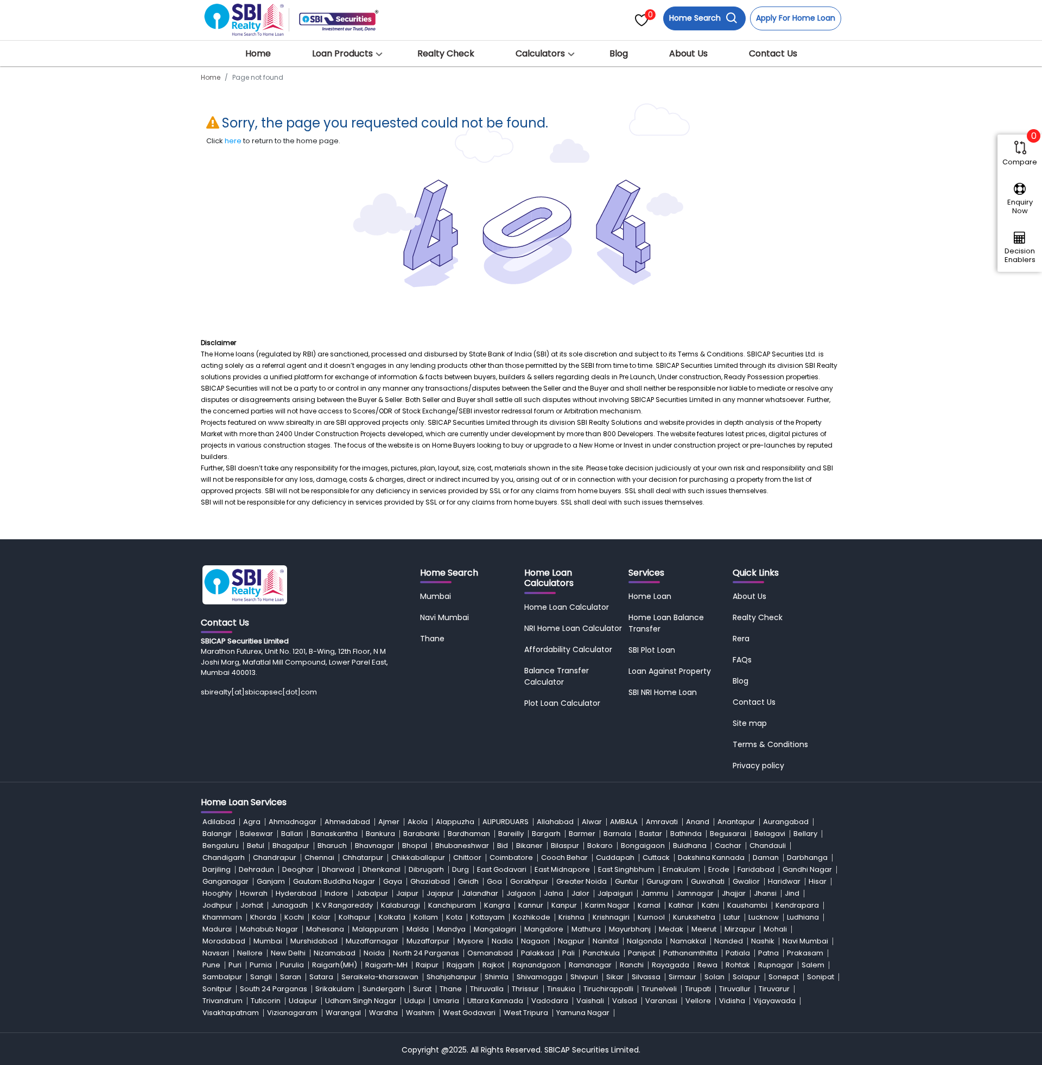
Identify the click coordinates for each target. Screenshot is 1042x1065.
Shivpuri (584, 977)
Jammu (654, 893)
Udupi (414, 1001)
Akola (418, 822)
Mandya (451, 929)
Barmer (582, 833)
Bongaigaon (643, 845)
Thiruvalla (487, 989)
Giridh (468, 881)
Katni (710, 905)
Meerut (703, 929)
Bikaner (529, 845)
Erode (718, 869)
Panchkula (601, 953)
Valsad (624, 1001)
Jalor (580, 893)
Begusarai (728, 833)
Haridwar (784, 881)
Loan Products (342, 53)
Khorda (263, 917)
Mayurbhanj (630, 929)
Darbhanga (807, 857)
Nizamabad (334, 953)
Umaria (446, 1001)
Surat (422, 989)
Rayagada (670, 965)
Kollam (426, 917)
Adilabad (218, 822)
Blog (618, 53)
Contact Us (773, 53)
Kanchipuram (452, 905)
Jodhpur (217, 905)
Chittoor (467, 857)
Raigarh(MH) (334, 965)
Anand (697, 822)
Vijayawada (774, 1001)
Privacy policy (758, 765)
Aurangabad (786, 822)
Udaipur (303, 1001)
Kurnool (651, 917)
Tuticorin (266, 1001)
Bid (502, 845)
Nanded (728, 941)
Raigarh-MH (386, 965)
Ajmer (388, 822)
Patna (768, 953)
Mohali (775, 929)
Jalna (553, 893)
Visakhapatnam (230, 1012)
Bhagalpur (290, 845)
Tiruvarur (774, 989)
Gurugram (664, 881)
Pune (211, 965)
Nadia (502, 941)
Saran (290, 977)
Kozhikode (531, 917)
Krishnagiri (611, 917)
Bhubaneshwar (462, 845)
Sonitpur (217, 989)
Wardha (383, 1012)
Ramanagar (590, 965)
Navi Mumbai (444, 617)
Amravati (662, 822)
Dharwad (338, 869)
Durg (460, 869)
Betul (255, 845)
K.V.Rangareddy (344, 905)
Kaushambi (747, 905)
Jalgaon (521, 893)
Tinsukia (561, 989)
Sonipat (820, 977)
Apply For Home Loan (795, 17)
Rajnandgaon (536, 965)
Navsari (215, 953)
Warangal (343, 1012)
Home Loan (649, 596)
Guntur (626, 881)
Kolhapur (355, 917)
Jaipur (407, 893)
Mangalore (543, 929)
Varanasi (661, 1001)
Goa (494, 881)
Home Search (696, 17)
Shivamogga (539, 977)
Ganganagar (225, 881)
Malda (417, 929)
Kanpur (564, 905)
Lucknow (763, 917)
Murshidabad (314, 941)
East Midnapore (562, 869)
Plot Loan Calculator (562, 703)
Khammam (222, 917)
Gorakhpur (529, 881)
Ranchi (632, 965)
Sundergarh (384, 989)
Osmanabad (490, 953)
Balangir (217, 833)
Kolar (321, 917)
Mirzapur (740, 929)
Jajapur (440, 893)
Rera (741, 638)
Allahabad (555, 822)
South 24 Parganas (273, 989)
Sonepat (783, 977)
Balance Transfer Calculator (556, 676)
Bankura (380, 833)
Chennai (319, 857)
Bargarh (546, 833)
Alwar (592, 822)
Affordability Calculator (568, 649)
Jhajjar (734, 893)
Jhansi (765, 893)
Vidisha (732, 1001)
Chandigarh (223, 857)
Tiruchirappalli (608, 989)
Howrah (254, 893)
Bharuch (332, 845)
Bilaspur (565, 845)
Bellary (805, 833)
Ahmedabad (347, 822)
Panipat (641, 953)
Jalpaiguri (615, 893)
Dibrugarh (426, 869)
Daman (766, 857)
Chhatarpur (362, 857)
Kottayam (488, 917)
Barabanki (421, 833)
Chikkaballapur (418, 857)
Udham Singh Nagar (360, 1001)
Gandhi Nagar (807, 869)
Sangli (261, 977)
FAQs (742, 659)
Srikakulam (334, 989)
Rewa (707, 965)
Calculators (540, 53)
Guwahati (708, 881)
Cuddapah (615, 857)
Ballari (292, 833)
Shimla (497, 977)
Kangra (497, 905)
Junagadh (289, 905)
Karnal (649, 905)
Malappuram (375, 929)
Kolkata (392, 917)
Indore (336, 893)
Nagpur (571, 941)
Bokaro (600, 845)
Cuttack (656, 857)
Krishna (571, 917)
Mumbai (435, 596)
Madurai (217, 929)
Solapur (746, 977)
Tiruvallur (735, 989)
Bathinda (686, 833)
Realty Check (445, 53)
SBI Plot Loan (651, 650)
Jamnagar (695, 893)
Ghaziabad (430, 881)
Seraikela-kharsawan (379, 977)
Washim (420, 1012)
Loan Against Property (669, 671)
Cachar (728, 845)
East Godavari (501, 869)
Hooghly (217, 893)
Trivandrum (222, 1001)
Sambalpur (222, 977)
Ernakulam (681, 869)
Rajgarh (460, 965)
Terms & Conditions (770, 744)
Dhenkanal (382, 869)
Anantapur (736, 822)
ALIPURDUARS (505, 822)
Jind (792, 893)
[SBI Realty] (244, 16)
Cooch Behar (564, 857)
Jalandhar (480, 893)
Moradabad (223, 941)
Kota (454, 917)
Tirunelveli (659, 989)
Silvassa (646, 977)
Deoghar (298, 869)
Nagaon (535, 941)
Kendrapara (797, 905)
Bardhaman (469, 833)
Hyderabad (296, 893)
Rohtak (738, 965)
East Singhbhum (626, 869)
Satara (321, 977)
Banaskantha (334, 833)
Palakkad (537, 953)
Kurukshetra (694, 917)
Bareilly (511, 833)
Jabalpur (372, 893)
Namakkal (688, 941)
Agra (251, 822)
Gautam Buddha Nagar (334, 881)
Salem (813, 965)
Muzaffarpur (427, 941)
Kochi (294, 917)
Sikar (615, 977)
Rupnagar (775, 965)
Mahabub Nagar (269, 929)
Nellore (250, 953)
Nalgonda (644, 941)
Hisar (818, 881)
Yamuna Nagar (582, 1012)
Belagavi (769, 833)
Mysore (471, 941)
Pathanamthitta (690, 953)
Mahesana (325, 929)
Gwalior (746, 881)
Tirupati (698, 989)
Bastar (650, 833)
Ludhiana (803, 917)
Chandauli (767, 845)
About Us (688, 53)
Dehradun (256, 869)
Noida (374, 953)
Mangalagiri (495, 929)
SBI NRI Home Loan (662, 692)
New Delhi (288, 953)
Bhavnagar (374, 845)
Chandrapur (274, 857)
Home (258, 53)
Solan (714, 977)
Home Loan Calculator (566, 607)
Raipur (427, 965)
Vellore (698, 1001)
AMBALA (624, 822)
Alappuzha (455, 822)
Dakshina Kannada (711, 857)
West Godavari (469, 1012)
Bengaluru (220, 845)
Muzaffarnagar (372, 941)
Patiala (738, 953)
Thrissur (525, 989)
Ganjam (271, 881)
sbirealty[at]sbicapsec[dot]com (259, 692)
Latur (731, 917)
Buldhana (690, 845)
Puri (235, 965)
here (233, 141)
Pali (568, 953)
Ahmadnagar (292, 822)
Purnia (261, 965)
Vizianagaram (292, 1012)
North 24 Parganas (426, 953)
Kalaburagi (400, 905)
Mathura (586, 929)
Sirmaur (682, 977)
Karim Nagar (607, 905)
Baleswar (256, 833)
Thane (432, 638)
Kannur (530, 905)
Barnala (617, 833)
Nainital (606, 941)
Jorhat (251, 905)
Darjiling (216, 869)
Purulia (292, 965)
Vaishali (590, 1001)
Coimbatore (511, 857)
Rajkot (493, 965)
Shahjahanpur (451, 977)
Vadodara (549, 1001)
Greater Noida (581, 881)
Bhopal (414, 845)
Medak (671, 929)
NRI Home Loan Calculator (573, 628)
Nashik (762, 941)
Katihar (681, 905)
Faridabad (756, 869)
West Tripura (526, 1012)
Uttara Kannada (495, 1001)
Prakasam (805, 953)
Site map (750, 723)
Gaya (392, 881)
